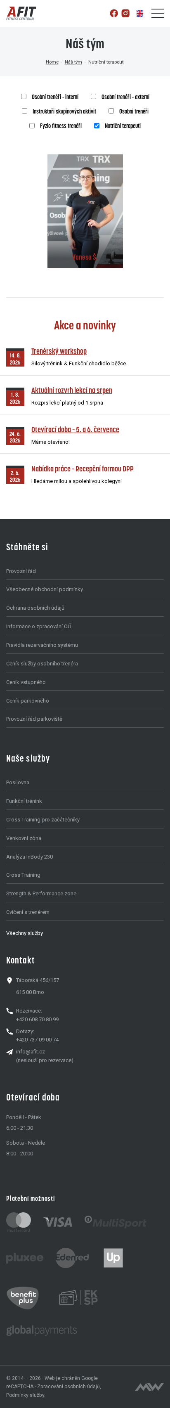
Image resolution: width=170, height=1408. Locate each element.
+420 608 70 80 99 (37, 1019)
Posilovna (17, 782)
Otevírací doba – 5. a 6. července (75, 429)
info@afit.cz (30, 1051)
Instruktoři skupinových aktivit (64, 111)
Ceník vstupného (26, 682)
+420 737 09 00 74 (37, 1039)
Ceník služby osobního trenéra (42, 663)
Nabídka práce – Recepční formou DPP (82, 468)
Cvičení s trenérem (28, 912)
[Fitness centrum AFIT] (21, 13)
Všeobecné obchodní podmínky (44, 589)
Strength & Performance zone (41, 893)
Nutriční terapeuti (123, 126)
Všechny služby (24, 933)
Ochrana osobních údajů (35, 608)
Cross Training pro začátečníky (43, 819)
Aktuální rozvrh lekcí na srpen (71, 390)
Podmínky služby (25, 1395)
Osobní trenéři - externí (125, 97)
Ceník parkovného (27, 701)
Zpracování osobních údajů (68, 1386)
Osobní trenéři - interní (55, 97)
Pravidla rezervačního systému (42, 645)
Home (52, 62)
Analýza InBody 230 (29, 857)
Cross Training (23, 875)
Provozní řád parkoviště (34, 719)
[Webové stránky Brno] (149, 1387)
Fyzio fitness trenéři (61, 126)
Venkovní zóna (23, 838)
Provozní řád (21, 571)
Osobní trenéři (134, 111)
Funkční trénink (24, 801)
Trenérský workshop (59, 351)
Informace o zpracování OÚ (38, 626)
